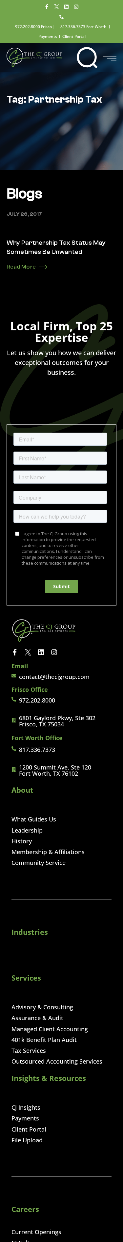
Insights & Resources (48, 1078)
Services (26, 978)
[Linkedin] (67, 6)
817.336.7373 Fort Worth (83, 26)
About (22, 790)
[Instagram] (76, 6)
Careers (25, 1209)
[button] (87, 57)
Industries (29, 932)
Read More (21, 266)
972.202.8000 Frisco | (35, 26)
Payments (47, 36)
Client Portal (74, 36)
